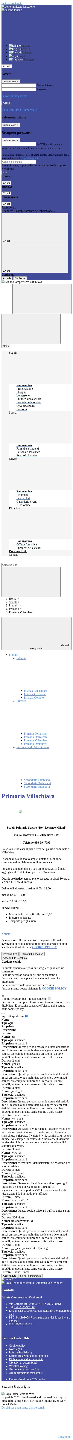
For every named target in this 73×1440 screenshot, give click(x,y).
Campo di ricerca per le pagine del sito (24, 561)
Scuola (13, 602)
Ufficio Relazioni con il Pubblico (28, 1355)
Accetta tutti (15, 958)
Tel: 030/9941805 (24, 1307)
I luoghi (13, 605)
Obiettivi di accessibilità (23, 1362)
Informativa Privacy (20, 1352)
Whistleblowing (18, 1366)
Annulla (7, 278)
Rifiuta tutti (32, 954)
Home (12, 598)
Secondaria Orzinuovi (37, 786)
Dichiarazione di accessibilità (26, 1359)
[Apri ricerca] (42, 299)
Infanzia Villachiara (35, 690)
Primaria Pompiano (35, 733)
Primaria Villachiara (35, 740)
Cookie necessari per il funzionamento (24, 998)
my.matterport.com (12, 1016)
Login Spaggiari (30, 158)
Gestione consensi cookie (24, 1369)
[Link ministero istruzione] (18, 6)
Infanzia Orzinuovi (35, 694)
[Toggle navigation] (31, 329)
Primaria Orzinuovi (35, 743)
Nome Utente (45, 85)
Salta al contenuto (11, 3)
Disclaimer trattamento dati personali (23, 1407)
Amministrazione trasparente (26, 1372)
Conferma (20, 278)
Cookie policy (17, 1345)
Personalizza (10, 954)
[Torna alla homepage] (36, 282)
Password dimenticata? (14, 96)
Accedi (6, 66)
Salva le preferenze (30, 1275)
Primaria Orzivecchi (36, 737)
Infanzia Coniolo (34, 697)
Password (42, 89)
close (6, 346)
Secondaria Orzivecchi (37, 783)
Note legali (15, 1349)
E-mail (41, 144)
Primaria (14, 608)
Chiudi (6, 183)
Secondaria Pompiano (37, 779)
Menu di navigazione (49, 646)
